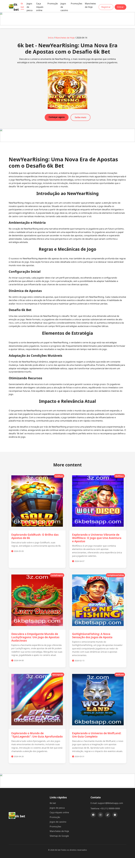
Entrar (120, 7)
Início (50, 37)
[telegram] (115, 814)
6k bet (22, 5)
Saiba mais (80, 117)
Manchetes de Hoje (90, 5)
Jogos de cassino (58, 821)
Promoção (52, 3)
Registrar (106, 7)
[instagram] (100, 814)
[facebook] (93, 814)
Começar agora (57, 117)
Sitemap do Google (59, 835)
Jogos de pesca (57, 807)
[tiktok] (107, 814)
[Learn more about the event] (67, 24)
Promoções (76, 3)
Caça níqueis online (39, 7)
